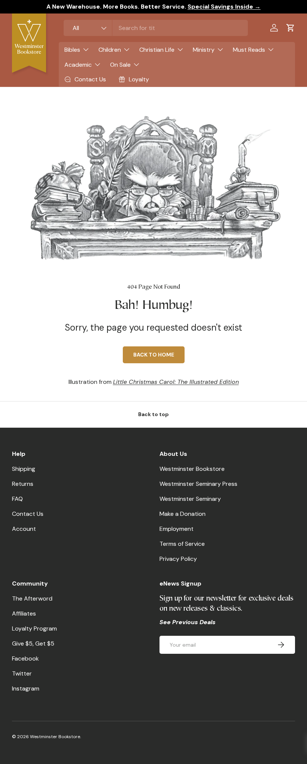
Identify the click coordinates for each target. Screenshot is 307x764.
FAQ (17, 499)
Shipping (23, 469)
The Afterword (32, 598)
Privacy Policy (178, 559)
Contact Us (27, 514)
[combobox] (156, 28)
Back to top (153, 414)
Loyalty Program (34, 628)
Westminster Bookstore (192, 469)
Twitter (22, 673)
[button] (290, 27)
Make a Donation (182, 514)
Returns (22, 484)
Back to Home (153, 354)
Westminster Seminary (190, 499)
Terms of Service (182, 544)
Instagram (25, 688)
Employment (176, 529)
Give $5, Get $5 (33, 643)
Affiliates (24, 613)
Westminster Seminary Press (198, 484)
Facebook (25, 658)
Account (24, 529)
